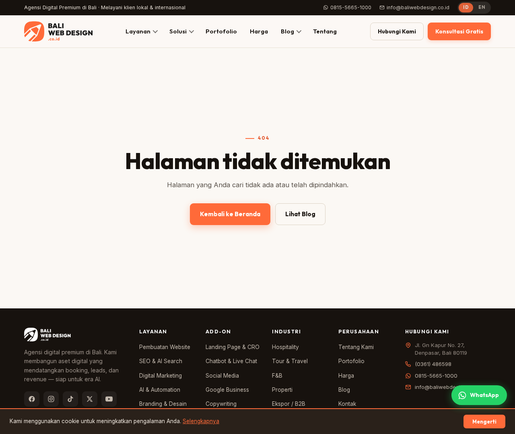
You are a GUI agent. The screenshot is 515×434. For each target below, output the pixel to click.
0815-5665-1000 (350, 7)
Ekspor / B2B (288, 404)
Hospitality (285, 347)
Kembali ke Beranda (230, 214)
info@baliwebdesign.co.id (418, 7)
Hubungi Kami (397, 31)
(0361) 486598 (433, 364)
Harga (259, 31)
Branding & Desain (163, 404)
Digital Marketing (160, 375)
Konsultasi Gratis (459, 31)
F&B (277, 375)
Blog (287, 31)
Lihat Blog (300, 214)
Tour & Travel (290, 361)
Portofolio (221, 31)
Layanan (138, 31)
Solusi (178, 31)
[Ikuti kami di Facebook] (31, 399)
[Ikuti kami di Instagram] (51, 399)
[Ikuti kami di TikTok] (70, 399)
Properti (282, 389)
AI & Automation (159, 389)
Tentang (325, 31)
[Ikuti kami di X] (89, 399)
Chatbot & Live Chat (231, 361)
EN (481, 7)
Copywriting (221, 404)
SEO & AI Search (160, 361)
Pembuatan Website (164, 347)
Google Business (227, 389)
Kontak (347, 404)
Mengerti (484, 421)
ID (466, 7)
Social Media (222, 375)
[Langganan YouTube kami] (109, 399)
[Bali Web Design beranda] (58, 31)
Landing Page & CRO (233, 347)
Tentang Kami (356, 347)
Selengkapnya (201, 421)
